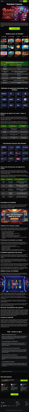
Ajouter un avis (24, 380)
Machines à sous (24, 36)
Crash (17, 36)
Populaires (3, 36)
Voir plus (14, 394)
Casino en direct (10, 36)
